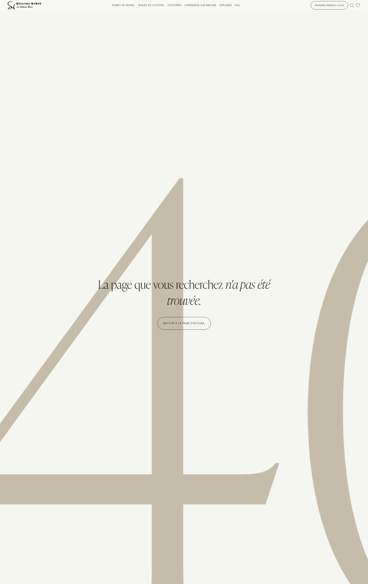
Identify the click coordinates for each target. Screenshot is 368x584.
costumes (175, 5)
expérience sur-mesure (200, 5)
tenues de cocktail (151, 5)
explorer (225, 5)
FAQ (237, 5)
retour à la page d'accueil (184, 323)
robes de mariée (123, 5)
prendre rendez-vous (329, 5)
